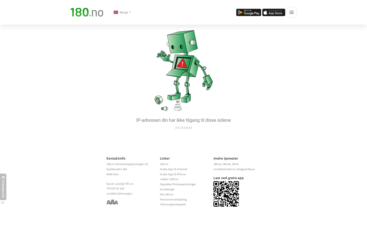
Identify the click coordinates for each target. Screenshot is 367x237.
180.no (164, 164)
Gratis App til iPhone (173, 174)
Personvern (3, 189)
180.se (217, 164)
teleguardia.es (246, 169)
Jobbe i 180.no (169, 179)
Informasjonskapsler (173, 204)
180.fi (235, 164)
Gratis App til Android (173, 169)
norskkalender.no (224, 169)
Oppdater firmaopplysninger (178, 184)
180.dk (226, 164)
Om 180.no (167, 194)
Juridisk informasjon (119, 193)
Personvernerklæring (173, 199)
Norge (124, 12)
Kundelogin (167, 189)
